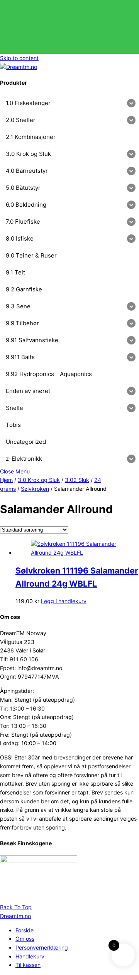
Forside (24, 930)
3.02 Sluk (77, 480)
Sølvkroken (35, 488)
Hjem (6, 480)
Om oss (24, 938)
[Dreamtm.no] (18, 67)
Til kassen (28, 965)
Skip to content (19, 58)
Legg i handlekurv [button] (63, 601)
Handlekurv (29, 956)
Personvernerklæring (41, 947)
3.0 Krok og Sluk (39, 480)
